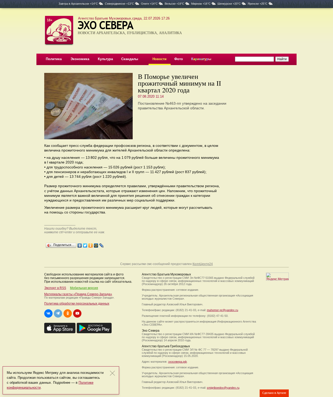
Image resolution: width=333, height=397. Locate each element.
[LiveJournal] (101, 244)
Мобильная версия (84, 288)
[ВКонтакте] (79, 244)
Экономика (80, 59)
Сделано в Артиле (274, 392)
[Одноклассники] (90, 244)
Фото (178, 59)
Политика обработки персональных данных (76, 303)
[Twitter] (85, 244)
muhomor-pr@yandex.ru (222, 310)
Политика (54, 59)
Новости (159, 59)
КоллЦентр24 (203, 264)
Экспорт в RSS (55, 288)
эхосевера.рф (177, 361)
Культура (105, 59)
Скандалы (129, 59)
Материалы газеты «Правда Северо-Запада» (78, 294)
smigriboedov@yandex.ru (223, 387)
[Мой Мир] (96, 244)
